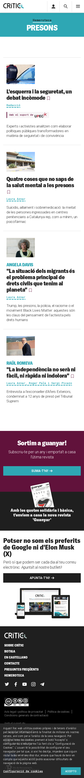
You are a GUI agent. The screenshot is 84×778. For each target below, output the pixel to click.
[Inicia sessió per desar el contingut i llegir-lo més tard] (48, 98)
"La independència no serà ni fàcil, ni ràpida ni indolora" (40, 369)
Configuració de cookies (23, 771)
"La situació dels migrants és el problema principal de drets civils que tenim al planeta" (40, 277)
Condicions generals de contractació (26, 715)
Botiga (9, 651)
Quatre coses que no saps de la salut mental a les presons (40, 182)
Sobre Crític (14, 645)
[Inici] (15, 636)
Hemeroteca (42, 20)
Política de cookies (59, 711)
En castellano (16, 657)
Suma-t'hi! (39, 471)
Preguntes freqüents (21, 669)
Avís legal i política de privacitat (23, 711)
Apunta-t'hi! (40, 578)
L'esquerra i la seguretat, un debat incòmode (39, 94)
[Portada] (13, 6)
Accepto (70, 771)
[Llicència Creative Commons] (42, 702)
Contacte (12, 663)
